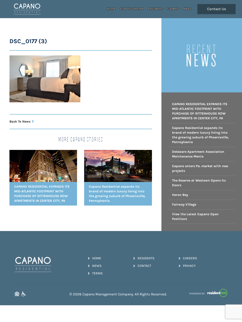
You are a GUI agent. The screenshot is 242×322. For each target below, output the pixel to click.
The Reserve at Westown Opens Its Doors (199, 182)
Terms (97, 273)
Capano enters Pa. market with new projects (200, 168)
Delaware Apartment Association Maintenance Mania (198, 154)
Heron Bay (180, 195)
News (187, 8)
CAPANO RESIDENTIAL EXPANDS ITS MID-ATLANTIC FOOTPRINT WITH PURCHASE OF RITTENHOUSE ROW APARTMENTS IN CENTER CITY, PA (199, 111)
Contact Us (216, 9)
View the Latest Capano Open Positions (195, 216)
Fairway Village (184, 204)
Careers (173, 8)
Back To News (19, 122)
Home (111, 8)
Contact (144, 266)
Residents (155, 8)
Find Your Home (131, 8)
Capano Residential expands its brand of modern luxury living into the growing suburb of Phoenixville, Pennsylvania (200, 135)
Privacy (189, 266)
